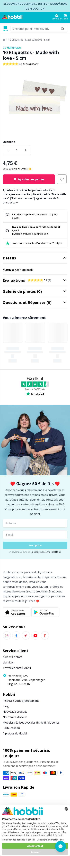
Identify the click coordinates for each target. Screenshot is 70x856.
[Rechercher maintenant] (62, 28)
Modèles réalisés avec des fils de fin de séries (31, 722)
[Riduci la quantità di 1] (8, 150)
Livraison (8, 662)
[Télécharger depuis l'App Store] (16, 612)
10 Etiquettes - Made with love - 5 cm (29, 39)
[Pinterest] (26, 635)
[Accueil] (4, 39)
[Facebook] (16, 635)
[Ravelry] (45, 635)
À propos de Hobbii (15, 733)
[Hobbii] (12, 17)
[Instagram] (7, 635)
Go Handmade (12, 47)
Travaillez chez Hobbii (17, 668)
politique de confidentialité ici (46, 551)
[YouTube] (35, 635)
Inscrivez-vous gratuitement (21, 701)
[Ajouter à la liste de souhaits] (62, 179)
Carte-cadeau (11, 728)
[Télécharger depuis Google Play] (45, 612)
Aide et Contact (12, 657)
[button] (65, 17)
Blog (6, 706)
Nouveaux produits (15, 711)
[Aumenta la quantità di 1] (26, 150)
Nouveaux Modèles (15, 717)
